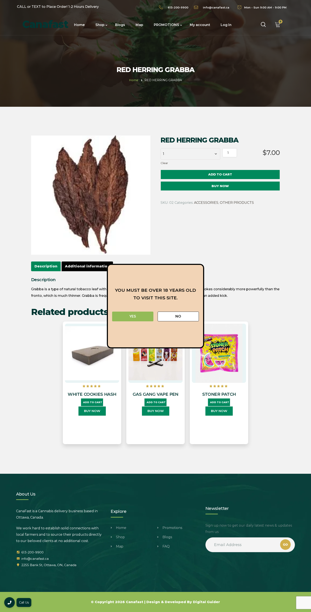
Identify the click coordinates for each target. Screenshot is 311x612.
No (178, 316)
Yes (132, 316)
